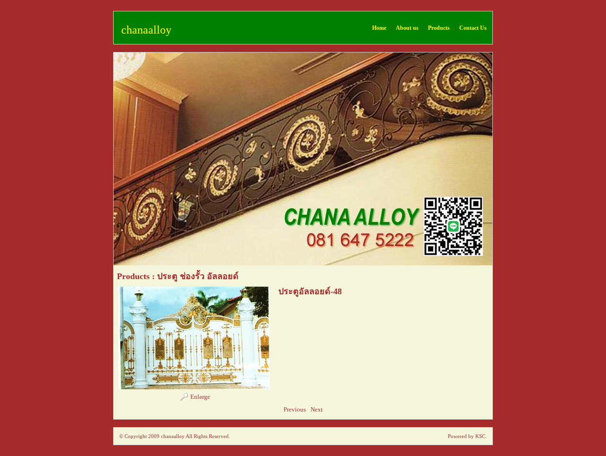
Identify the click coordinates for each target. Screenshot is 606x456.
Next (317, 409)
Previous (295, 409)
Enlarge (200, 396)
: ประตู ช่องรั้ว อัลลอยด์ (195, 276)
